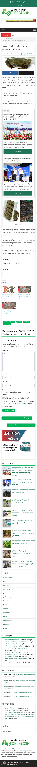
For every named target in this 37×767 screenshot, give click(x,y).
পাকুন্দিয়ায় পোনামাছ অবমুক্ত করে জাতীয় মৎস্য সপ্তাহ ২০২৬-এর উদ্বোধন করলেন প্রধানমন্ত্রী (22, 512)
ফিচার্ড (5, 616)
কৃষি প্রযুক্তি (7, 589)
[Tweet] (26, 73)
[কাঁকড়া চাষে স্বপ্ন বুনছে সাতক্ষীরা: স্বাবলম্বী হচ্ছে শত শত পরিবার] (9, 305)
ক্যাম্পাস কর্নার (7, 601)
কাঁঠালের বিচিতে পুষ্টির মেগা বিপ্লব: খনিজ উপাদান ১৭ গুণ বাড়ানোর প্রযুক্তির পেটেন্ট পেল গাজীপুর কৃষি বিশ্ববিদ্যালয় (22, 563)
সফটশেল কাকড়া (7, 324)
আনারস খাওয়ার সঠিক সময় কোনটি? (13, 654)
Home (3, 38)
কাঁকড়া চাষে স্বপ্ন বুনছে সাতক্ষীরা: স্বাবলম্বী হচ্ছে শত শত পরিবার (8, 312)
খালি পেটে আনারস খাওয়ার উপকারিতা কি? (14, 646)
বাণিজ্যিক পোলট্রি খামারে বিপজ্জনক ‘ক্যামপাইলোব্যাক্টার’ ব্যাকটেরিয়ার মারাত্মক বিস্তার (22, 553)
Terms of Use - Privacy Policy (21, 762)
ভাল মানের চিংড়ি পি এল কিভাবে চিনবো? (14, 714)
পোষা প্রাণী (7, 613)
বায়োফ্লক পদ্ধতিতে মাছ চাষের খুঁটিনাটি (23, 693)
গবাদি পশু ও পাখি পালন (9, 605)
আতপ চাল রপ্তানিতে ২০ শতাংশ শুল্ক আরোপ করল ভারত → (21, 425)
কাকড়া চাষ (19, 321)
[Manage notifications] (4, 762)
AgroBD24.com (14, 764)
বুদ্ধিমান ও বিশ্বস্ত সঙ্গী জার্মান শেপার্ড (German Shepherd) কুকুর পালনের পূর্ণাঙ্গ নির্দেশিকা (23, 533)
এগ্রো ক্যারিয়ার (8, 578)
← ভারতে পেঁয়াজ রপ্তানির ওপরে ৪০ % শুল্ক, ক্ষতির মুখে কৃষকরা (16, 418)
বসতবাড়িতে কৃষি (8, 620)
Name (4, 374)
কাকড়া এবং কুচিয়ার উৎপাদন (9, 321)
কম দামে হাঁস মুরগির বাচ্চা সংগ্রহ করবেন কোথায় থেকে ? (18, 648)
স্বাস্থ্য (5, 628)
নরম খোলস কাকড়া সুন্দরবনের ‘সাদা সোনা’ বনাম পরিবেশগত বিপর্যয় (24, 296)
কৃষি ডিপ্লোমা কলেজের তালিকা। (12, 640)
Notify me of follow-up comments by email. (16, 393)
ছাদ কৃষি (6, 609)
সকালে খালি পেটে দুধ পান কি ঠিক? (13, 663)
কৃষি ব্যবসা (6, 593)
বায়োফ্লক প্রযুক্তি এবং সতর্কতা (17, 35)
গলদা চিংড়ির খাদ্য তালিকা (11, 652)
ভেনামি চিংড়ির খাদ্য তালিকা (11, 708)
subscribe (22, 404)
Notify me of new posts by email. (16, 398)
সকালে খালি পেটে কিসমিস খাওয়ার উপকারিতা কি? (16, 659)
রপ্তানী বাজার (26, 321)
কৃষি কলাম (6, 581)
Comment (6, 350)
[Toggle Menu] (34, 30)
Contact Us (10, 762)
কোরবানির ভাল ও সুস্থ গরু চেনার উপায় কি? (15, 712)
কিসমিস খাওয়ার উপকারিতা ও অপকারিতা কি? (15, 642)
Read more (18, 151)
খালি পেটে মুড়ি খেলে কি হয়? (11, 656)
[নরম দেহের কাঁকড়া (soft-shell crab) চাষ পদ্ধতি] (9, 289)
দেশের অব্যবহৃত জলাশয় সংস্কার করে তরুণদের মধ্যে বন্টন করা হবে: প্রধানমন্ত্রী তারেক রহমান (17, 160)
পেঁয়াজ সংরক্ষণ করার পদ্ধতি (11, 710)
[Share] (10, 73)
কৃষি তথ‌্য (6, 585)
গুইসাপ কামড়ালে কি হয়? (11, 644)
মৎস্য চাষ (6, 624)
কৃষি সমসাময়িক (10, 38)
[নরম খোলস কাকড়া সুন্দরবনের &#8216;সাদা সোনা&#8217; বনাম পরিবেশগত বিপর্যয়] (24, 289)
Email (4, 381)
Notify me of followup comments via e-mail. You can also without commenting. (18, 403)
